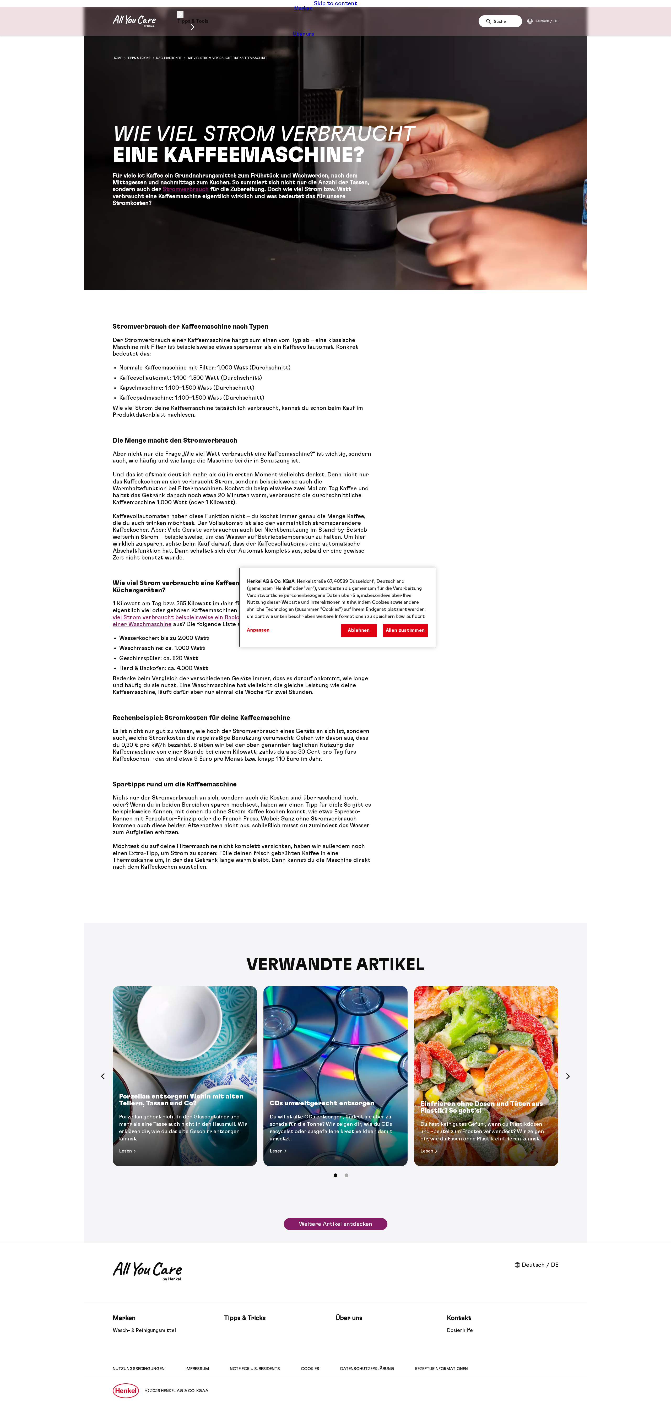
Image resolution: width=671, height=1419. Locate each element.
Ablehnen (359, 630)
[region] (337, 607)
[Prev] (103, 1076)
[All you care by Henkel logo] (134, 21)
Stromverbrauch (186, 189)
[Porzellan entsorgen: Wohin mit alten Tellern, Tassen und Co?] (185, 1076)
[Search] (490, 21)
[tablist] (335, 1175)
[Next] (568, 1076)
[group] (335, 1085)
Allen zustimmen (405, 630)
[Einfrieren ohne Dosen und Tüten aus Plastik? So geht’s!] (486, 1076)
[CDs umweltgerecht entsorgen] (335, 1076)
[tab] (335, 1175)
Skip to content (335, 3)
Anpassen (258, 630)
